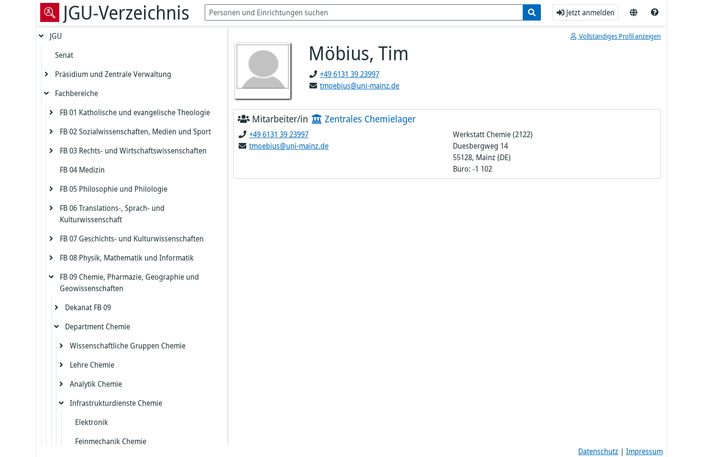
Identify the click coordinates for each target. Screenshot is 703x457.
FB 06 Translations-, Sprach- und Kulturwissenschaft (112, 214)
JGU (56, 36)
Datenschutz (598, 451)
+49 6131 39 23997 (349, 74)
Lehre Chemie (92, 364)
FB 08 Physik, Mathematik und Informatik (127, 257)
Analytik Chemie (96, 384)
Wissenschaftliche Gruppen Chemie (128, 345)
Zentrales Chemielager (369, 118)
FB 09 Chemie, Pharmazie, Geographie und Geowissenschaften (129, 283)
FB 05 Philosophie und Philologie (113, 189)
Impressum (644, 451)
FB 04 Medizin (82, 169)
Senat (64, 55)
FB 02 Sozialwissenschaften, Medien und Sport (135, 131)
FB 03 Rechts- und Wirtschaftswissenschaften (133, 150)
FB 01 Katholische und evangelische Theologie (135, 112)
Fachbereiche (76, 93)
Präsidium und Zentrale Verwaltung (113, 74)
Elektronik (91, 422)
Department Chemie (97, 326)
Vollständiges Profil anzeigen (619, 36)
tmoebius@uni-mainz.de (359, 85)
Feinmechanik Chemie (110, 441)
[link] (655, 12)
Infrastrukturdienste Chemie (116, 403)
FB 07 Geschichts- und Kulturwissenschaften (132, 238)
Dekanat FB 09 (88, 307)
